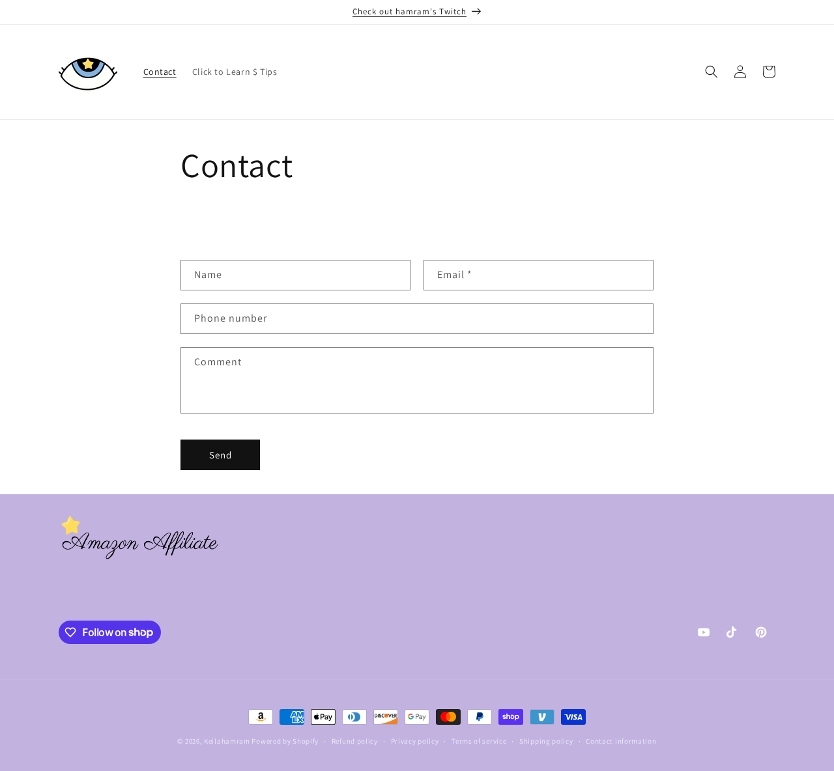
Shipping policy (546, 740)
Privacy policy (415, 740)
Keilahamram (227, 741)
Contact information (621, 740)
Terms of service (479, 740)
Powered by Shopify (285, 741)
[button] (711, 71)
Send (220, 455)
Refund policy (355, 740)
